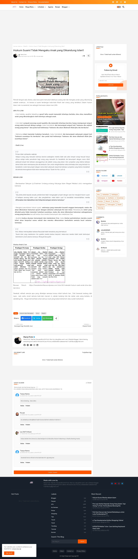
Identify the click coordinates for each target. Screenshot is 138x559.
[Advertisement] (69, 27)
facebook (105, 175)
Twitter (38, 318)
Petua (68, 510)
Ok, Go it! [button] (9, 553)
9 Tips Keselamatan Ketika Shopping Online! (116, 147)
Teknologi (100, 208)
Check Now (16, 549)
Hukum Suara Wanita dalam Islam (104, 497)
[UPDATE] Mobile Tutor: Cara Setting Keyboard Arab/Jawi (116, 157)
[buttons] (113, 2)
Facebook (27, 318)
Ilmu (37, 313)
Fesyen (68, 501)
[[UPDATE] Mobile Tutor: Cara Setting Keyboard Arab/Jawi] (102, 158)
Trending (68, 526)
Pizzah (22, 413)
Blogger (65, 7)
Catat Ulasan (52, 472)
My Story (115, 201)
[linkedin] (37, 345)
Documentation (43, 2)
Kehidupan (115, 194)
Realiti (25, 46)
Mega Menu (29, 7)
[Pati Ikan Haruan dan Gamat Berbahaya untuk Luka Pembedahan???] (102, 140)
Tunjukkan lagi (86, 352)
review (68, 532)
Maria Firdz (28, 337)
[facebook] (25, 345)
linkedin (119, 175)
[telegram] (28, 345)
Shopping (68, 513)
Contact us (22, 2)
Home (21, 7)
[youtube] (31, 345)
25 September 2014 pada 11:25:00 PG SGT (30, 414)
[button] (119, 7)
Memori (108, 201)
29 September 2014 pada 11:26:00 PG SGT (30, 452)
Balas (22, 405)
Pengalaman (101, 204)
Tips (68, 517)
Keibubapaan (101, 198)
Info (68, 504)
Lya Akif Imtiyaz (26, 432)
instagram (105, 181)
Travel (68, 520)
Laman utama (17, 46)
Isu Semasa (68, 507)
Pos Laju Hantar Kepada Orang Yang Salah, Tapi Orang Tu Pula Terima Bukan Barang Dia (116, 130)
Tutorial (68, 529)
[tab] (21, 7)
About (62, 551)
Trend (68, 523)
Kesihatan (111, 198)
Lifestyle (41, 7)
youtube (119, 181)
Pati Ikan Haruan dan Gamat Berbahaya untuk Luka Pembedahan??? (117, 138)
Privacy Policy (32, 2)
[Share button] (56, 318)
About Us (14, 2)
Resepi (57, 7)
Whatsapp (48, 318)
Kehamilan (106, 194)
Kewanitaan (120, 198)
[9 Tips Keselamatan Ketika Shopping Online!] (102, 149)
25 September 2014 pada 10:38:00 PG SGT (30, 395)
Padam (28, 405)
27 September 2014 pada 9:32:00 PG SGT (30, 433)
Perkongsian (111, 204)
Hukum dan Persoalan (26, 313)
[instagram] (34, 345)
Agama (50, 7)
